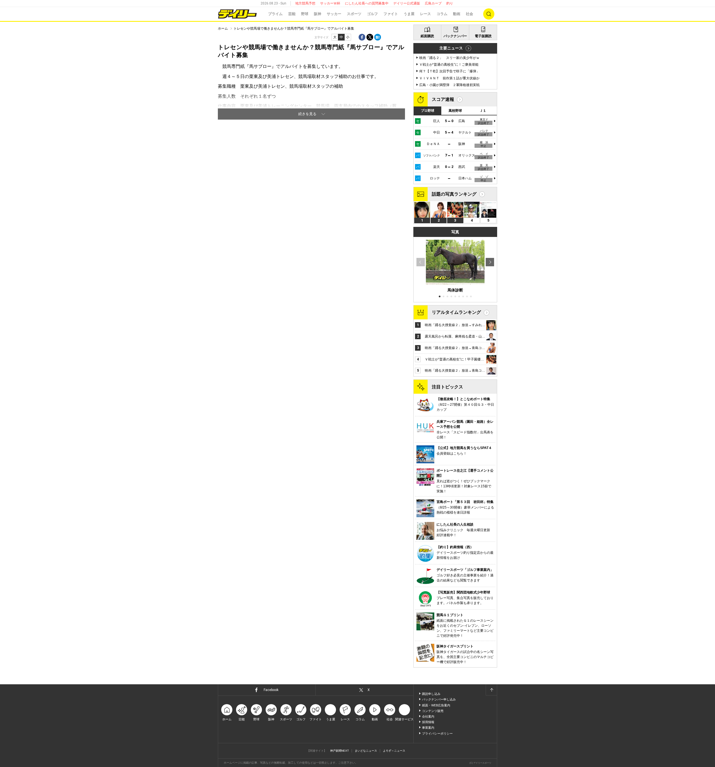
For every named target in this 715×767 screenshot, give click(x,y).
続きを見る (307, 114)
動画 (456, 14)
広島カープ (433, 3)
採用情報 (428, 722)
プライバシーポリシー (437, 733)
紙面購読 (427, 36)
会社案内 (428, 716)
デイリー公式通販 (406, 3)
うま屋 (409, 14)
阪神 (317, 14)
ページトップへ (491, 689)
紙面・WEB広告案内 (436, 705)
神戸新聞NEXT (339, 750)
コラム (442, 14)
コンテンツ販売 (433, 711)
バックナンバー (455, 36)
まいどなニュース (366, 750)
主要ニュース (451, 48)
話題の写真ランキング (454, 194)
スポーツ (354, 14)
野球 (304, 14)
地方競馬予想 (305, 3)
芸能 (291, 14)
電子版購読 (483, 36)
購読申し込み (431, 693)
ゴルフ (372, 14)
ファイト (390, 14)
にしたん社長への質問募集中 (367, 3)
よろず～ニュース (394, 750)
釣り (449, 3)
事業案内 (428, 727)
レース (425, 14)
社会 (469, 14)
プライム (275, 14)
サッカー (334, 14)
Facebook (271, 690)
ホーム (223, 28)
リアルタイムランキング (456, 312)
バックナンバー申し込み (439, 699)
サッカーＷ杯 (330, 3)
